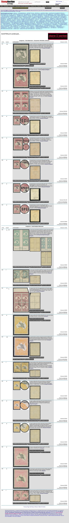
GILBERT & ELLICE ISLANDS (27, 19)
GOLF (37, 19)
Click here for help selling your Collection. (26, 514)
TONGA (22, 27)
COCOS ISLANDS (4, 17)
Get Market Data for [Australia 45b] (20, 134)
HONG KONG (59, 19)
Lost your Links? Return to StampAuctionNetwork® (29, 515)
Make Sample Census (29, 65)
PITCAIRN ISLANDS (46, 24)
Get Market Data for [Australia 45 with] (37, 86)
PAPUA (38, 23)
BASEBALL (19, 15)
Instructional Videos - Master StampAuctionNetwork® (50, 515)
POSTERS (55, 24)
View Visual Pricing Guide (18, 65)
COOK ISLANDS (47, 17)
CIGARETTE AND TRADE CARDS (57, 16)
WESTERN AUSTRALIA (5, 28)
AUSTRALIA (43, 13)
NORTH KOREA (6, 23)
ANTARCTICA (30, 13)
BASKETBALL (27, 15)
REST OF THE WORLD (5, 25)
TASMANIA (3, 27)
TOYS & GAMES (29, 27)
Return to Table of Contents (40, 506)
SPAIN (31, 26)
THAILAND (16, 27)
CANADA (30, 16)
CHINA (45, 16)
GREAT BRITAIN (43, 19)
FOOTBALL (26, 18)
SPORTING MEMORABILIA (41, 26)
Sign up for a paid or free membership (12, 515)
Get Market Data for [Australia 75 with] (37, 63)
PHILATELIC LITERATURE (9, 24)
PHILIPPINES (20, 24)
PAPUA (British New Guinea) (49, 23)
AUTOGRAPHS (49, 14)
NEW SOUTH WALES (29, 22)
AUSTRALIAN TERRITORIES (37, 14)
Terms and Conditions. (16, 516)
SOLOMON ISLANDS (48, 25)
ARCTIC (36, 13)
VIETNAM (60, 27)
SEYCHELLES (30, 25)
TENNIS (9, 27)
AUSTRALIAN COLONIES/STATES (56, 13)
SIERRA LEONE (38, 25)
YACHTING (38, 28)
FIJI (20, 18)
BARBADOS (12, 15)
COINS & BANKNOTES (15, 17)
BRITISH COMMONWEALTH (49, 15)
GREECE (52, 19)
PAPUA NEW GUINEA (62, 23)
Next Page (32, 506)
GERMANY (9, 19)
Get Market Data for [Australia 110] (37, 310)
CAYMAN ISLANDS (38, 16)
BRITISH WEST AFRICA (62, 15)
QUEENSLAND (63, 24)
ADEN (14, 13)
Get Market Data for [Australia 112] (37, 450)
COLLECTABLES (26, 17)
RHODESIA (15, 25)
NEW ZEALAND (39, 22)
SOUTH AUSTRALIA (23, 26)
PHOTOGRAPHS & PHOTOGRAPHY (32, 24)
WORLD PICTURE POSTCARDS (26, 28)
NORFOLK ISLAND (54, 22)
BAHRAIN (56, 14)
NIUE (47, 22)
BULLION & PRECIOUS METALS (8, 16)
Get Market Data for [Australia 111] (37, 318)
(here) (49, 512)
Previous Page (26, 506)
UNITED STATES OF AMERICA (42, 27)
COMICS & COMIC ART (37, 17)
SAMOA (22, 25)
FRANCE (33, 18)
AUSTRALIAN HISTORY (5, 14)
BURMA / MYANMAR (21, 16)
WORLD (15, 28)
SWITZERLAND (60, 26)
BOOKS (33, 15)
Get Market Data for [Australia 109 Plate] (21, 266)
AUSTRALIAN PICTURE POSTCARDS (21, 14)
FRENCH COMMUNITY (42, 18)
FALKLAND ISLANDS (12, 18)
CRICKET (55, 17)
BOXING (39, 15)
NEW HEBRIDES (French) (16, 22)
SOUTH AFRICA (13, 26)
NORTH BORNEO (63, 22)
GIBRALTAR (16, 19)
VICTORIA (53, 27)
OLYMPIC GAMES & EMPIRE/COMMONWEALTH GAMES (23, 23)
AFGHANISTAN (21, 13)
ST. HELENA (51, 26)
